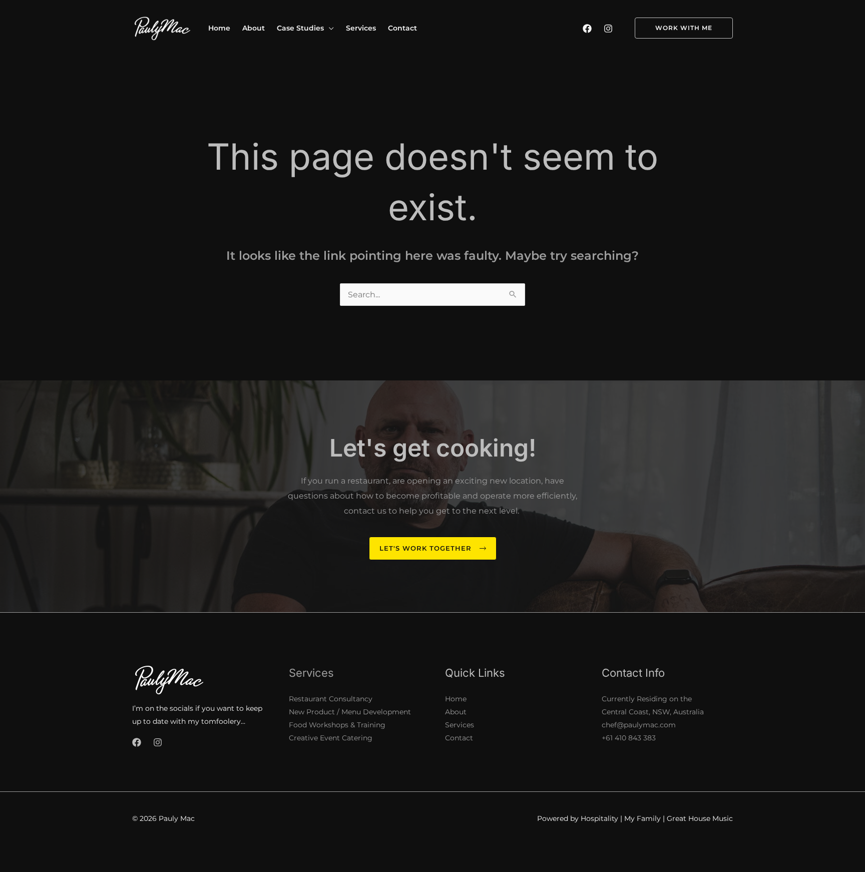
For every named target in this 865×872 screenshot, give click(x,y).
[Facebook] (587, 28)
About (456, 711)
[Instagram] (608, 28)
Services (459, 724)
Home (456, 698)
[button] (329, 28)
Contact (459, 737)
